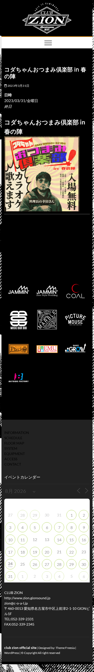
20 (47, 552)
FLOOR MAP (14, 443)
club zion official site (20, 647)
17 (10, 552)
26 (35, 564)
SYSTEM (10, 448)
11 (22, 539)
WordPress (11, 653)
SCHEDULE (13, 438)
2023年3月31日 (18, 86)
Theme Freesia (65, 648)
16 (83, 539)
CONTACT (12, 464)
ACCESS (10, 459)
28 (22, 515)
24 (10, 563)
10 (10, 539)
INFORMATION (16, 432)
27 (47, 564)
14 (59, 539)
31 (10, 576)
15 (71, 539)
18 (22, 552)
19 (35, 552)
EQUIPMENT (14, 454)
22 (71, 552)
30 (83, 564)
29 (35, 515)
